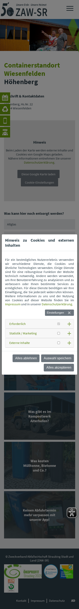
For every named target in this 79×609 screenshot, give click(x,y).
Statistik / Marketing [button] (23, 333)
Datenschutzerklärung (57, 304)
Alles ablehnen (26, 358)
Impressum (12, 304)
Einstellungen (55, 312)
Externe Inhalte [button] (19, 343)
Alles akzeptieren (58, 367)
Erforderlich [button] (17, 324)
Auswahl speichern (57, 358)
